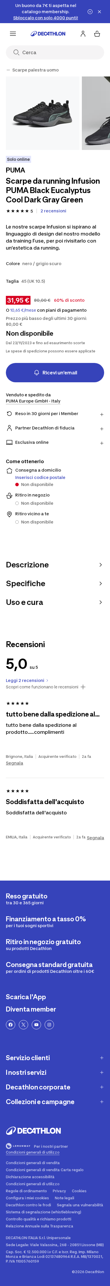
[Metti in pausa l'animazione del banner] (90, 11)
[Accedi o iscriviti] (83, 34)
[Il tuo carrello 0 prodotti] (97, 34)
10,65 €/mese (23, 310)
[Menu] (13, 34)
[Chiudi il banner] (99, 11)
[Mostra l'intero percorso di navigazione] (8, 70)
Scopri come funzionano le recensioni (42, 687)
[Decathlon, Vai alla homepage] (48, 33)
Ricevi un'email (60, 373)
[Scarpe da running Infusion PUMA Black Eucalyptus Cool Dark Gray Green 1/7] (42, 113)
